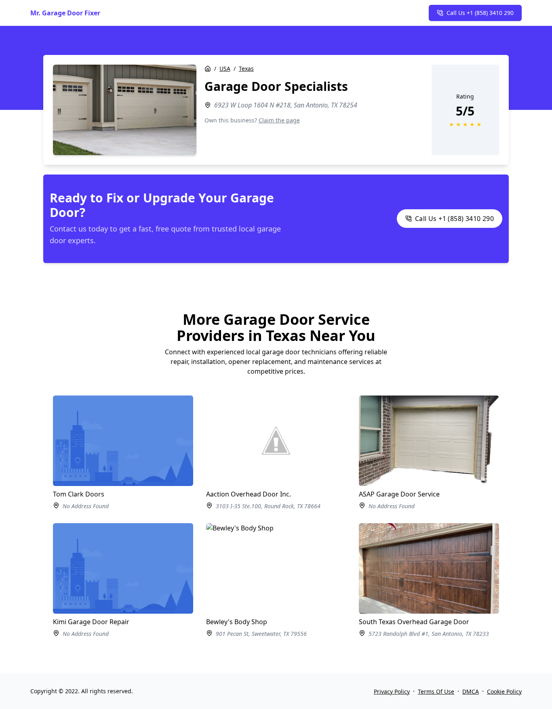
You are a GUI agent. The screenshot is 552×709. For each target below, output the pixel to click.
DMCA (470, 691)
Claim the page (279, 120)
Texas (246, 68)
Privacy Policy (392, 691)
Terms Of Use (436, 691)
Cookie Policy (504, 691)
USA (224, 68)
